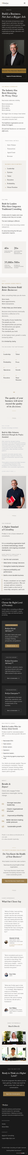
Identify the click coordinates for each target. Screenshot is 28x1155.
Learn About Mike (8, 471)
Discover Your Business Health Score (14, 71)
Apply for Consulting (8, 1135)
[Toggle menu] (24, 3)
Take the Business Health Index (14, 881)
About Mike (5, 1127)
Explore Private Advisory (14, 76)
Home (3, 1124)
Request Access (11, 646)
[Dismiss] (26, 1153)
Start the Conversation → (14, 1094)
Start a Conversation (12, 678)
